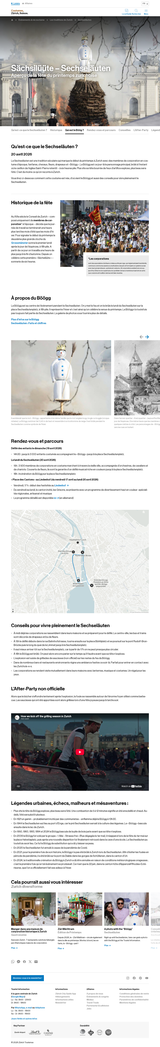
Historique (56, 130)
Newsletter (60, 1003)
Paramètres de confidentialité (134, 1000)
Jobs (89, 1009)
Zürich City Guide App (65, 994)
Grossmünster (19, 243)
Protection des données (131, 997)
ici (55, 498)
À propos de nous (95, 994)
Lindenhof (60, 485)
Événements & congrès (98, 997)
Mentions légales (128, 1003)
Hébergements (62, 997)
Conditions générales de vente (134, 994)
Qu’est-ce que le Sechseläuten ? (29, 130)
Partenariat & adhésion (98, 1006)
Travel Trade (93, 1003)
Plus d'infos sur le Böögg (25, 319)
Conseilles (125, 130)
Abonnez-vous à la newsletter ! (27, 978)
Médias (90, 1000)
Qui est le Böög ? (74, 130)
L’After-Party (141, 130)
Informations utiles (64, 1000)
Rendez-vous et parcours (101, 130)
